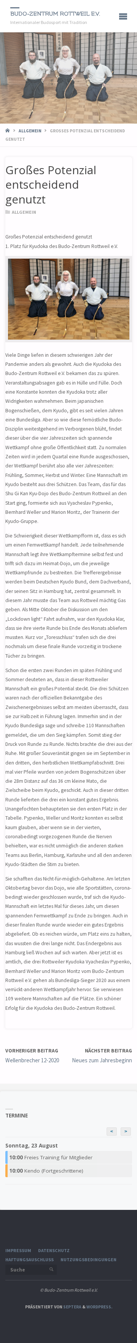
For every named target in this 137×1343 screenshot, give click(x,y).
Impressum (18, 1250)
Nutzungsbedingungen (88, 1259)
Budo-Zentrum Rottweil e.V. (55, 14)
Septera (71, 1307)
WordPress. (99, 1307)
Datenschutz (54, 1250)
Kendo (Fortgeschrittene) (46, 1170)
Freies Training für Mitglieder (50, 1157)
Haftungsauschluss (29, 1259)
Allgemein (30, 131)
